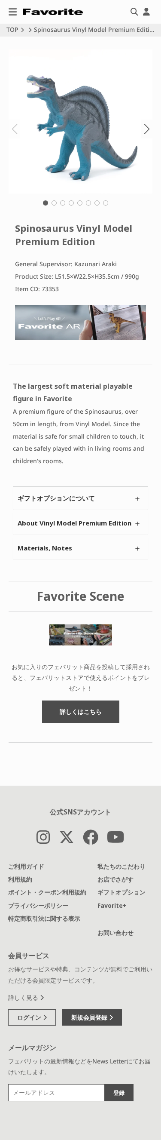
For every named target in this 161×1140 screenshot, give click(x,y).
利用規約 (20, 879)
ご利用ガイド (26, 866)
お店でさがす (115, 879)
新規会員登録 (90, 1017)
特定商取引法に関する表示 (44, 918)
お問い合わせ (115, 932)
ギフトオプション (121, 892)
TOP (12, 29)
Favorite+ (112, 905)
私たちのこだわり (121, 866)
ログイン (30, 1017)
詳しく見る (24, 997)
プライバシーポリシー (38, 905)
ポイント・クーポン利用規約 (47, 892)
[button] (45, 203)
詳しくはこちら (81, 711)
